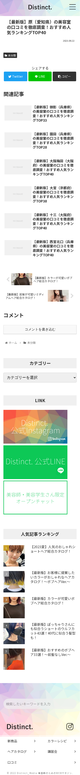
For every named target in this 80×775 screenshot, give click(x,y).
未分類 (12, 55)
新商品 (12, 741)
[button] (72, 704)
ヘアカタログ (17, 751)
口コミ (12, 762)
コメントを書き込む (40, 329)
